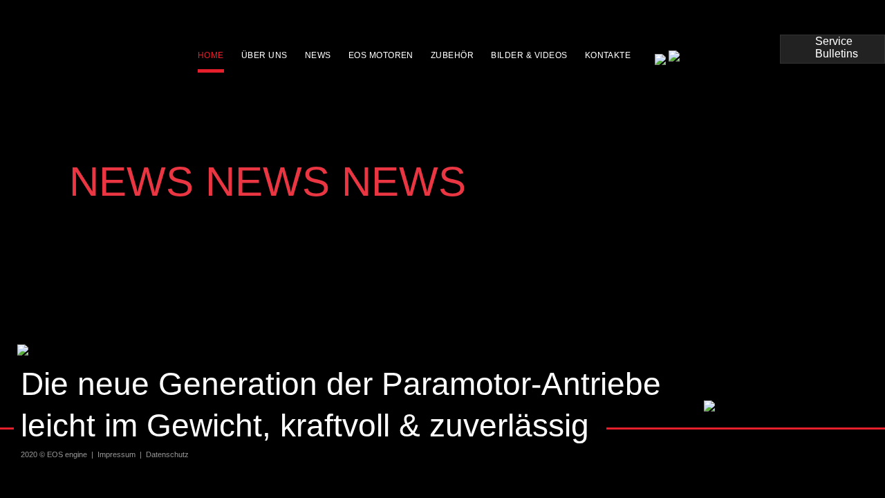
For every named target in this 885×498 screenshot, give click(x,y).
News (318, 55)
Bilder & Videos (529, 55)
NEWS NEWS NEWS (267, 181)
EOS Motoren (380, 55)
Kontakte (608, 55)
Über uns (264, 55)
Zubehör (452, 55)
